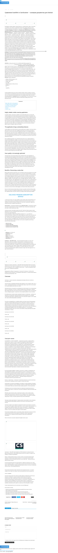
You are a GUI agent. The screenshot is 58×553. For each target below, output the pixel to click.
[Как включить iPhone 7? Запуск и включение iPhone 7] (21, 513)
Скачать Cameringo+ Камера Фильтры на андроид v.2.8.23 (11, 502)
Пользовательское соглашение (27, 551)
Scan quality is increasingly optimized (10, 105)
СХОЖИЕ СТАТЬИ (8, 508)
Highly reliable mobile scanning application (11, 103)
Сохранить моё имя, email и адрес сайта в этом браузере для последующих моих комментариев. (20, 540)
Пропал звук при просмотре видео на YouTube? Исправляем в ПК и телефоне (9, 518)
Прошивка (9, 550)
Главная (6, 9)
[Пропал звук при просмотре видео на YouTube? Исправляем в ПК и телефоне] (10, 513)
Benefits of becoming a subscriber (10, 106)
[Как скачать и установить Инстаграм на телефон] (31, 513)
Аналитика (1, 550)
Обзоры (4, 550)
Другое (12, 550)
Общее (7, 550)
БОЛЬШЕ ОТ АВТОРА (15, 508)
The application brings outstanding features (11, 104)
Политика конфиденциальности (17, 551)
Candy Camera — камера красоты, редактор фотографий (29, 502)
